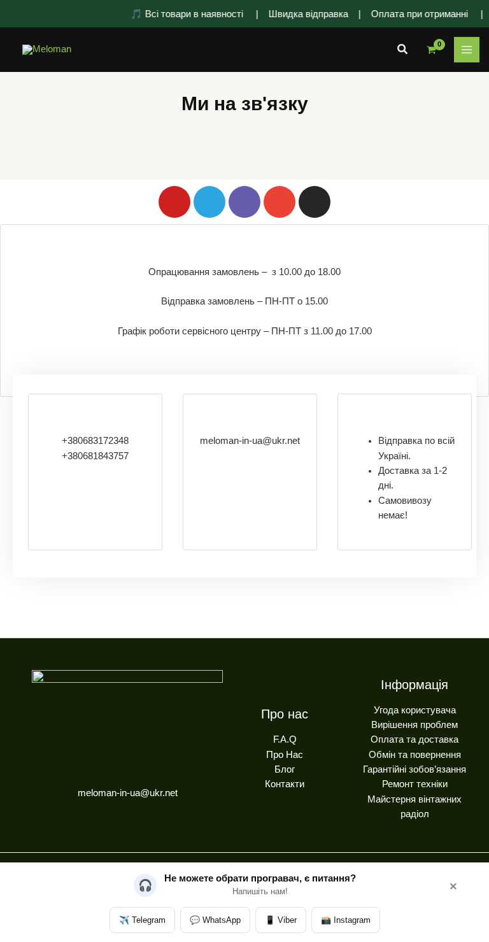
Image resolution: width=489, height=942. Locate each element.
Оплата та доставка (414, 739)
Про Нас (284, 755)
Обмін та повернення (415, 755)
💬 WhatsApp (215, 920)
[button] (403, 49)
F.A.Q (285, 739)
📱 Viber (281, 920)
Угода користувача (415, 710)
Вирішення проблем (414, 725)
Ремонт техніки (415, 784)
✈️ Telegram (142, 920)
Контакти (284, 784)
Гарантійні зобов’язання (414, 769)
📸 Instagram (346, 920)
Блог (284, 769)
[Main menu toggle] (466, 49)
